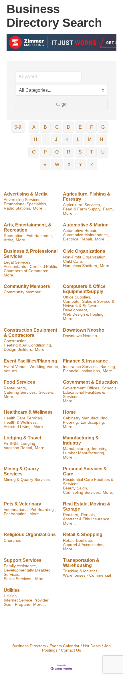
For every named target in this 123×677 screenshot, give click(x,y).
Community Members (27, 286)
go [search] (64, 104)
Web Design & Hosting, (84, 314)
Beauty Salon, (75, 488)
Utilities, (11, 596)
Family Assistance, (20, 566)
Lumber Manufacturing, (84, 453)
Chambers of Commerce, (26, 271)
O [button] (33, 152)
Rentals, (88, 515)
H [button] (35, 139)
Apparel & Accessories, (83, 545)
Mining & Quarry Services (21, 471)
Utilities (12, 590)
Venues (10, 371)
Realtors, (71, 515)
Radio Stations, (17, 208)
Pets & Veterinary (22, 503)
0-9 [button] (18, 127)
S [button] (80, 152)
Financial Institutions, (82, 371)
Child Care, (73, 261)
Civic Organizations (84, 251)
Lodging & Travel (22, 437)
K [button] (67, 139)
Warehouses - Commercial (87, 575)
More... (39, 208)
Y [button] (80, 164)
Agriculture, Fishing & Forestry (86, 197)
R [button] (68, 152)
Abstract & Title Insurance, (86, 519)
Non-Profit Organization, (85, 257)
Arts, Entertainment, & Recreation (27, 227)
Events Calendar (64, 646)
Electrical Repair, (78, 239)
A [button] (33, 127)
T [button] (91, 152)
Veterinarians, (16, 509)
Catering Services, (20, 392)
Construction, (16, 341)
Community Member (22, 292)
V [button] (45, 164)
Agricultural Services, (82, 205)
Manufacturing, (76, 449)
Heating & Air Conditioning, (28, 345)
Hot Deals (92, 646)
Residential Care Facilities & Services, (88, 481)
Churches (12, 540)
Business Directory (29, 646)
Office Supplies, (77, 297)
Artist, (9, 240)
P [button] (45, 152)
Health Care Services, (23, 418)
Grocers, (46, 392)
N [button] (101, 139)
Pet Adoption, (16, 514)
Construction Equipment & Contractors (30, 333)
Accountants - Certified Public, (31, 266)
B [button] (45, 127)
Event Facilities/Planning (30, 361)
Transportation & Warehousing (81, 563)
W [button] (57, 164)
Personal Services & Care (85, 471)
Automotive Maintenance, (86, 235)
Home (69, 412)
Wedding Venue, (44, 367)
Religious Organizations (30, 534)
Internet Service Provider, (26, 600)
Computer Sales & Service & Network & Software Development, (88, 305)
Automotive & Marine (85, 224)
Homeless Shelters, (80, 266)
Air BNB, (11, 443)
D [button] (68, 127)
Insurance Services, (81, 367)
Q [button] (57, 152)
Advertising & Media (25, 194)
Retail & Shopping (82, 534)
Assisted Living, (18, 427)
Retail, (68, 540)
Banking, (108, 367)
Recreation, (14, 236)
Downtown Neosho (83, 330)
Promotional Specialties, (25, 204)
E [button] (80, 127)
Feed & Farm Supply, (82, 209)
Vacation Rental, (18, 448)
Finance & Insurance (85, 361)
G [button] (103, 127)
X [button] (69, 164)
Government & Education (90, 382)
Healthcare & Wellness (28, 412)
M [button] (90, 139)
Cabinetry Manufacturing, (86, 418)
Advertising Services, (22, 200)
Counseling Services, (82, 492)
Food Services (19, 382)
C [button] (57, 127)
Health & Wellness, (21, 422)
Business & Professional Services (30, 254)
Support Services (22, 560)
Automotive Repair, (80, 230)
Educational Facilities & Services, (84, 394)
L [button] (78, 139)
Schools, (110, 388)
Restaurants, (15, 388)
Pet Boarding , (43, 509)
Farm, (108, 209)
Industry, (99, 449)
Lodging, (28, 443)
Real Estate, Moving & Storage (86, 506)
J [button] (56, 139)
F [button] (91, 127)
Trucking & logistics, (81, 571)
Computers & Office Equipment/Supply (84, 289)
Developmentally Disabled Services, (27, 572)
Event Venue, (16, 367)
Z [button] (91, 164)
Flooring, (71, 422)
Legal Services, (17, 262)
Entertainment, (39, 236)
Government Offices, (81, 388)
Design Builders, (18, 349)
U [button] (103, 152)
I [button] (46, 139)
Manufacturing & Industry (81, 440)
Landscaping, (93, 422)
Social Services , (18, 579)
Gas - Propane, (17, 604)
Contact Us (71, 650)
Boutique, (84, 540)
